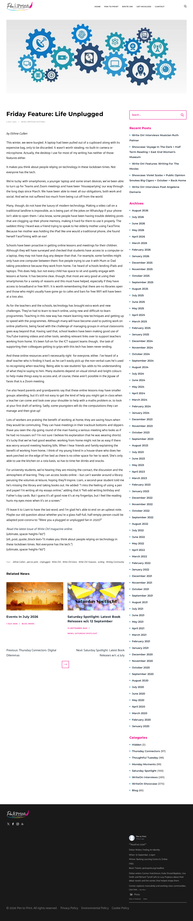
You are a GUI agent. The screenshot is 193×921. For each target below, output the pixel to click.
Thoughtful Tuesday (148, 757)
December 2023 (142, 419)
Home (98, 6)
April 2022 (138, 550)
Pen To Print (111, 6)
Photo (137, 894)
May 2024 (138, 386)
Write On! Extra (69, 562)
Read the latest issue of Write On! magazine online (39, 529)
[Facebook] (13, 824)
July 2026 (138, 217)
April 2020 (138, 706)
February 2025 (141, 328)
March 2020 (139, 713)
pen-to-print (32, 562)
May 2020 (138, 700)
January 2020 (140, 726)
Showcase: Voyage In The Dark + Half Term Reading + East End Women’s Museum (155, 152)
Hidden (139, 744)
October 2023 (140, 432)
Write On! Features (87, 562)
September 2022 (142, 517)
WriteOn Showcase (148, 783)
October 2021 (140, 589)
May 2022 (138, 543)
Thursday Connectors (149, 751)
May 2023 (138, 465)
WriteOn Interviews (148, 777)
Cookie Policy (120, 908)
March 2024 (139, 399)
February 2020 (141, 719)
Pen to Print (141, 836)
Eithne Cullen (19, 562)
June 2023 (138, 458)
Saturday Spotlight (147, 770)
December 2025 (142, 262)
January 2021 (140, 648)
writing (101, 562)
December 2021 (142, 576)
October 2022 (140, 510)
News (23, 122)
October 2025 (141, 275)
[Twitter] (8, 824)
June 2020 (138, 693)
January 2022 (140, 569)
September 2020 (143, 674)
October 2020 (141, 667)
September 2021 (142, 595)
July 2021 (137, 608)
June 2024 (138, 380)
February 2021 (141, 641)
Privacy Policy (69, 908)
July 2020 (138, 687)
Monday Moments (146, 764)
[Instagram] (17, 824)
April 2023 (138, 471)
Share (145, 899)
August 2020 (140, 680)
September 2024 (143, 360)
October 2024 (141, 354)
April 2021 (138, 628)
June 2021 (138, 615)
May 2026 (138, 230)
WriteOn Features (36, 122)
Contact (159, 6)
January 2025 (140, 334)
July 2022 (138, 530)
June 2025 (138, 301)
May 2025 (138, 308)
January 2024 (140, 412)
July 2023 (138, 452)
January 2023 (140, 491)
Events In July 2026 (22, 617)
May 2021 (138, 621)
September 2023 (142, 439)
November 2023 (142, 426)
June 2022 (138, 537)
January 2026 (140, 256)
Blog (138, 790)
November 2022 (142, 504)
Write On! (127, 6)
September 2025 (142, 282)
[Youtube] (22, 824)
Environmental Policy (95, 908)
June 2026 (138, 223)
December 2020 (142, 654)
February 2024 (141, 406)
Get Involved (144, 6)
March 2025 (139, 321)
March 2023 (139, 478)
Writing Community (115, 562)
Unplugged (45, 562)
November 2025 (142, 269)
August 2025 (140, 288)
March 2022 (139, 556)
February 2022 (141, 563)
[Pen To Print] (19, 6)
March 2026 (139, 243)
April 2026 (138, 236)
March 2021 (139, 634)
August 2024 (140, 367)
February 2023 (141, 484)
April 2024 (138, 393)
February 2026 (141, 249)
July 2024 (138, 373)
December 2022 (142, 497)
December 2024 (142, 341)
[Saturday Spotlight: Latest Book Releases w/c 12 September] (96, 596)
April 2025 (138, 315)
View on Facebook (135, 899)
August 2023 (140, 445)
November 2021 (142, 582)
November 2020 (142, 661)
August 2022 (140, 523)
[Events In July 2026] (34, 596)
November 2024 (142, 347)
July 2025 (138, 295)
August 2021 (140, 602)
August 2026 (140, 210)
